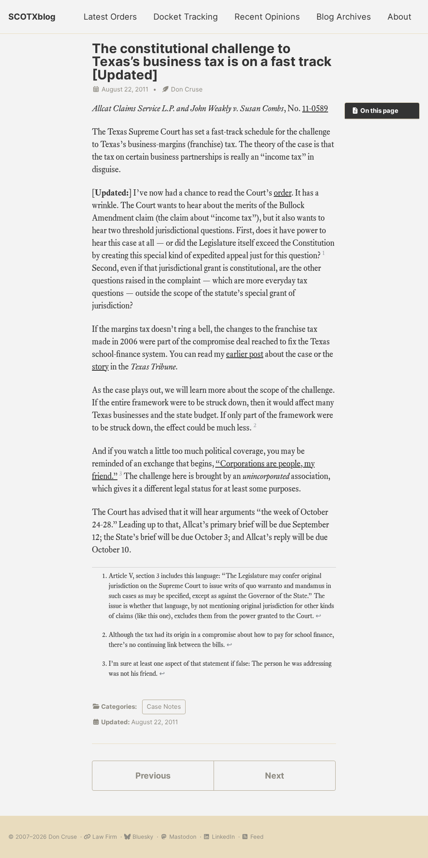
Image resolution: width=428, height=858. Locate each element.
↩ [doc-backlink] (318, 616)
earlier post (244, 354)
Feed (256, 836)
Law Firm (104, 836)
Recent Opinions (267, 17)
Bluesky (142, 836)
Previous (153, 776)
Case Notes (164, 706)
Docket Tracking (185, 17)
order (282, 193)
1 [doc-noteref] (323, 253)
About (399, 17)
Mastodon (182, 836)
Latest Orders (110, 17)
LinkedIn (222, 836)
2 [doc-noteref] (255, 425)
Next (274, 776)
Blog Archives (343, 17)
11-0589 (315, 108)
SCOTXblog (32, 17)
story (100, 367)
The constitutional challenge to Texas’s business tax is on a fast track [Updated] (211, 62)
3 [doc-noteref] (120, 473)
